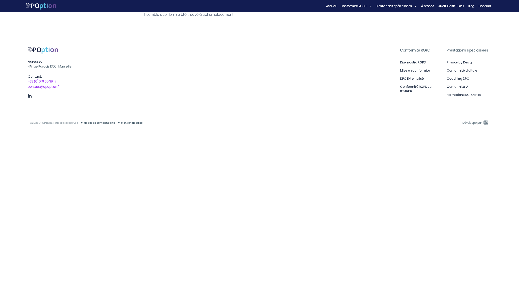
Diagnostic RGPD (413, 62)
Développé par (472, 123)
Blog (471, 6)
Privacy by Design (460, 62)
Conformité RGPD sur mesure (416, 88)
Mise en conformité (415, 70)
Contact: (35, 76)
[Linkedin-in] (30, 96)
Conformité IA (457, 86)
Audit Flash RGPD (451, 6)
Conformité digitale (462, 70)
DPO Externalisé (412, 78)
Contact (484, 6)
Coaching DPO (458, 78)
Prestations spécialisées (394, 6)
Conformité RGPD (353, 6)
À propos (427, 6)
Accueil (331, 6)
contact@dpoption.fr (44, 86)
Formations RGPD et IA (464, 94)
